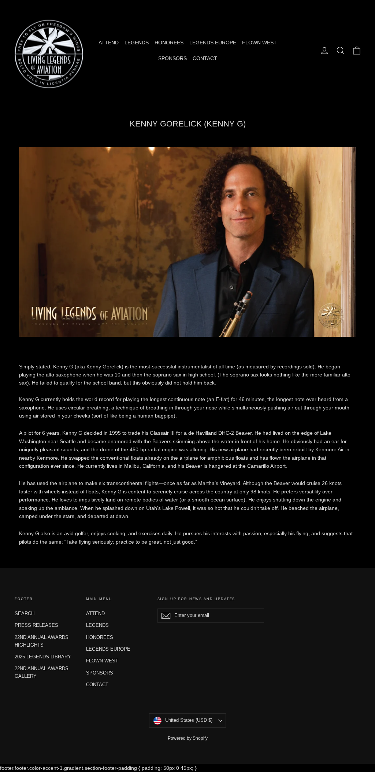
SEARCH (24, 613)
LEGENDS (137, 42)
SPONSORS (172, 58)
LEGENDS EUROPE (212, 42)
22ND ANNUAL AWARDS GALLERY (41, 672)
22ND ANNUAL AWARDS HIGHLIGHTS (41, 641)
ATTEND (109, 42)
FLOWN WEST (259, 42)
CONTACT (205, 58)
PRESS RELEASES (36, 625)
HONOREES (169, 42)
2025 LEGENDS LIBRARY (43, 656)
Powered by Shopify (188, 738)
